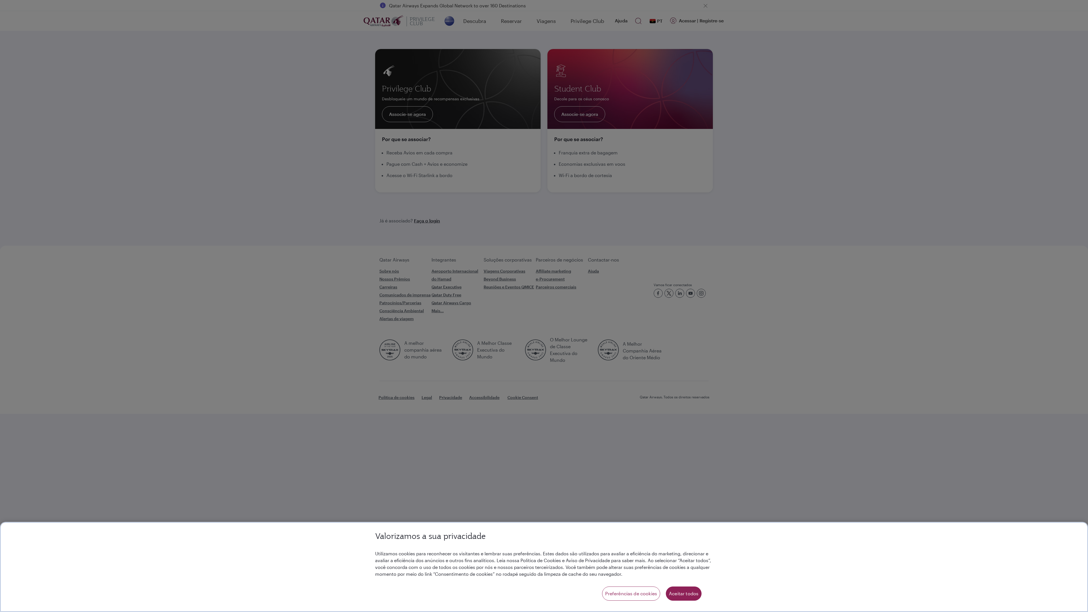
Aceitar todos (683, 593)
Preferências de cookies (631, 593)
